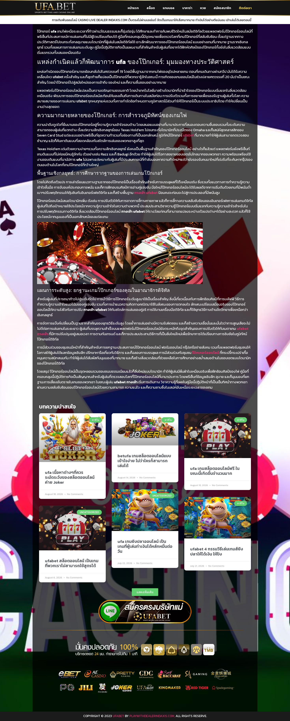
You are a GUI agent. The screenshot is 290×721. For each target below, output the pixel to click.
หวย (203, 8)
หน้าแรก (133, 8)
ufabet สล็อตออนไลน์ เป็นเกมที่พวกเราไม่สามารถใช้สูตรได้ (71, 563)
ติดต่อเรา (245, 8)
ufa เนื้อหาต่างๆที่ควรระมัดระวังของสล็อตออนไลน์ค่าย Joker (69, 477)
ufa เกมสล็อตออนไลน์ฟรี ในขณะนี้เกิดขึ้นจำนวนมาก (214, 470)
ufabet (188, 135)
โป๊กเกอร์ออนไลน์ (205, 352)
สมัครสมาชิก (222, 8)
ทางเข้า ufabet (146, 192)
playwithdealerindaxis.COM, (152, 716)
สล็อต (151, 8)
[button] (145, 592)
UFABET (118, 716)
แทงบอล (168, 8)
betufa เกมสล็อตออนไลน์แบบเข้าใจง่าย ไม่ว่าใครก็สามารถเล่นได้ (144, 461)
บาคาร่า (187, 8)
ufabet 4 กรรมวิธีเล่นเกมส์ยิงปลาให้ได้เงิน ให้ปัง (216, 551)
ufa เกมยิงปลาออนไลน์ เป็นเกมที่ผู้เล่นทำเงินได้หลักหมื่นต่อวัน (145, 546)
